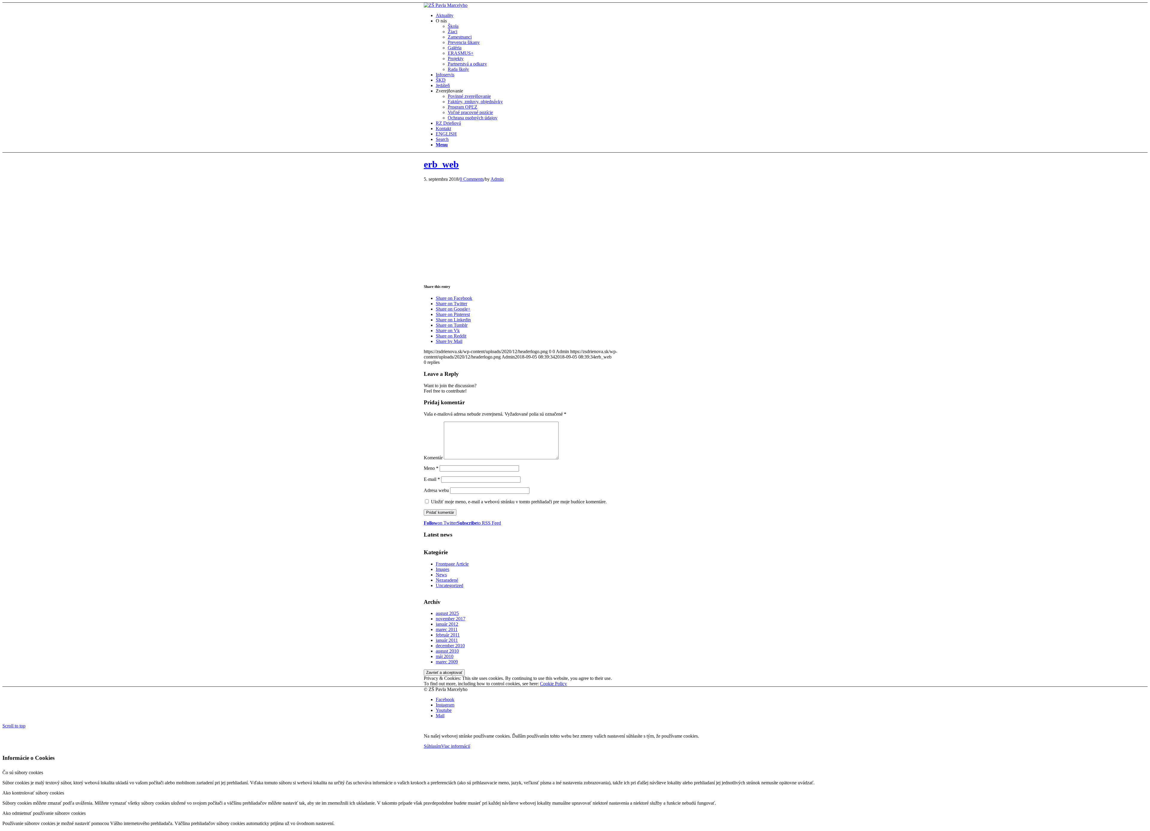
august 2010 (447, 651)
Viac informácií (455, 746)
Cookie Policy (553, 683)
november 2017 (450, 618)
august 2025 (447, 613)
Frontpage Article (452, 563)
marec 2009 (447, 661)
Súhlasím (432, 746)
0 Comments (472, 179)
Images (442, 569)
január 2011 (447, 640)
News (441, 574)
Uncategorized (449, 585)
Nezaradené (447, 580)
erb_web (441, 164)
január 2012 (447, 624)
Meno (431, 468)
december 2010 (450, 645)
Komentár (433, 457)
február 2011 (448, 634)
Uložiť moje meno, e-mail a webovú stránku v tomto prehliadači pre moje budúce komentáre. (519, 501)
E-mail (432, 479)
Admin (497, 179)
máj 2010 (444, 656)
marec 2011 (447, 629)
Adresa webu (436, 490)
